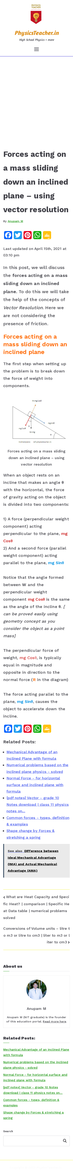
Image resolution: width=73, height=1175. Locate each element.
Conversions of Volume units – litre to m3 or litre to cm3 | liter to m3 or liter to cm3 (36, 935)
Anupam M (15, 221)
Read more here (54, 1021)
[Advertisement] (36, 94)
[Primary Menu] (36, 49)
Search (8, 1131)
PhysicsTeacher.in (36, 32)
